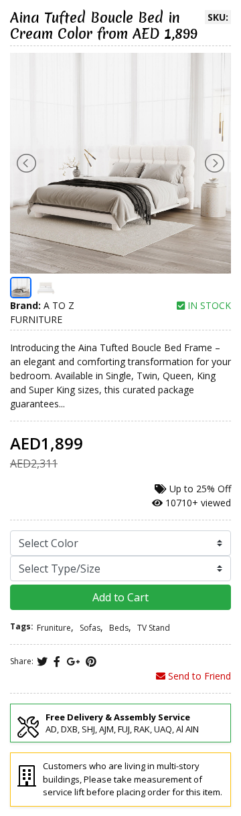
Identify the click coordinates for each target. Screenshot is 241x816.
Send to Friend (198, 676)
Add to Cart (120, 597)
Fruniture (54, 627)
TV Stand (153, 627)
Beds (119, 627)
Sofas (90, 627)
